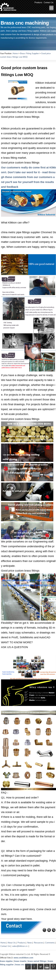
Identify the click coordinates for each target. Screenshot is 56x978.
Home (15, 53)
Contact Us (48, 2)
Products (38, 2)
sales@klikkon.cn (19, 946)
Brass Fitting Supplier (29, 53)
